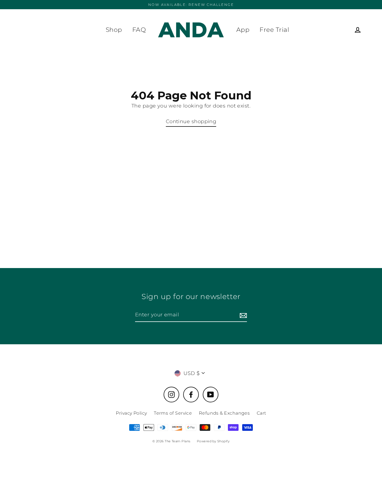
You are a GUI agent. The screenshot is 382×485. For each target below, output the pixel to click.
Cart (261, 413)
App (242, 30)
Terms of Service (173, 413)
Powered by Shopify (213, 441)
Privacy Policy (131, 413)
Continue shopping (191, 121)
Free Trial (274, 30)
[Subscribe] (242, 315)
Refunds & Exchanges (224, 413)
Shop (114, 30)
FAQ (139, 30)
